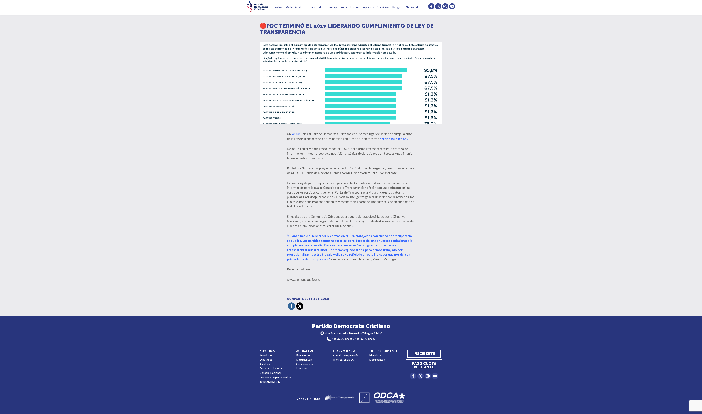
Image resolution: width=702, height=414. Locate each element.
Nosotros (277, 7)
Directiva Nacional (271, 368)
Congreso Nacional (405, 7)
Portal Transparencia (345, 355)
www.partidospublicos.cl (303, 279)
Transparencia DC (344, 359)
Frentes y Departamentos (275, 377)
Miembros (375, 355)
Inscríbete (424, 353)
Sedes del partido (270, 381)
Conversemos (304, 364)
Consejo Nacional (270, 372)
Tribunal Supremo (362, 7)
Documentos (304, 359)
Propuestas (303, 355)
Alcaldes (265, 364)
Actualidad (293, 7)
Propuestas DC (314, 7)
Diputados (266, 359)
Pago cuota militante (424, 365)
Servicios (383, 7)
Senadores (266, 355)
